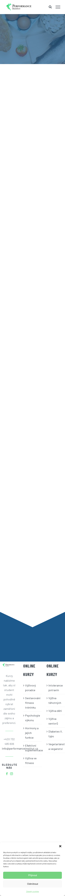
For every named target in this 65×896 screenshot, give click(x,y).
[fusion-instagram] (11, 773)
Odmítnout (32, 884)
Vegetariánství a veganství (55, 746)
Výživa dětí (55, 710)
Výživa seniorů (53, 721)
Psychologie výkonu (32, 718)
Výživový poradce (30, 688)
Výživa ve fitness (31, 760)
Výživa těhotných (54, 700)
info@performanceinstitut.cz (9, 748)
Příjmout (32, 875)
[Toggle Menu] (58, 7)
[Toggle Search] (50, 6)
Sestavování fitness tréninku (32, 702)
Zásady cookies (32, 891)
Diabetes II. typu (55, 734)
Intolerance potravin (55, 688)
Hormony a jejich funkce (31, 732)
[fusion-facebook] (7, 773)
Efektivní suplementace (32, 748)
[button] (60, 846)
